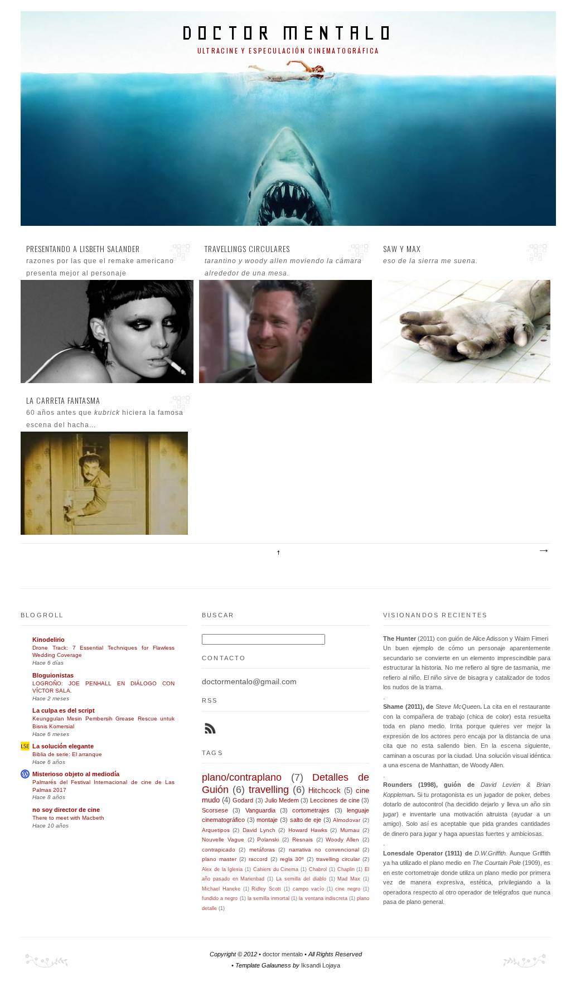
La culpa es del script (63, 710)
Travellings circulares (247, 248)
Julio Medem (282, 800)
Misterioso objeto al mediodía (75, 774)
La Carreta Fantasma (63, 400)
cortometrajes (311, 810)
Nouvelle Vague (223, 839)
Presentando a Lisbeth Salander (83, 248)
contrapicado (218, 849)
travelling (269, 789)
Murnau (350, 830)
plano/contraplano (242, 777)
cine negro (347, 889)
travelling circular (338, 859)
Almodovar (346, 820)
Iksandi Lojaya (320, 965)
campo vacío (308, 889)
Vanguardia (260, 810)
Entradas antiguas (543, 551)
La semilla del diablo (301, 879)
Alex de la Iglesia (222, 869)
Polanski (268, 839)
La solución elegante (63, 746)
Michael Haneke (221, 889)
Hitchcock (324, 790)
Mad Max (348, 879)
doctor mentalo (288, 33)
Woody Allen (342, 839)
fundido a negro (220, 898)
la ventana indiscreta (323, 898)
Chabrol (318, 869)
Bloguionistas (53, 675)
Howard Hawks (307, 830)
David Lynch (259, 830)
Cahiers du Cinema (276, 869)
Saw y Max (401, 248)
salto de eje (305, 819)
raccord (258, 859)
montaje (267, 819)
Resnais (302, 839)
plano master (219, 859)
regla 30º (292, 859)
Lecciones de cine (334, 800)
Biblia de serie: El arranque (67, 754)
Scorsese (215, 810)
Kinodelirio (48, 639)
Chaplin (346, 869)
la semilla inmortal (268, 898)
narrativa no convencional (324, 849)
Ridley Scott (266, 889)
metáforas (262, 849)
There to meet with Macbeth (68, 818)
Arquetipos (216, 830)
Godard (243, 800)
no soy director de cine (66, 809)
